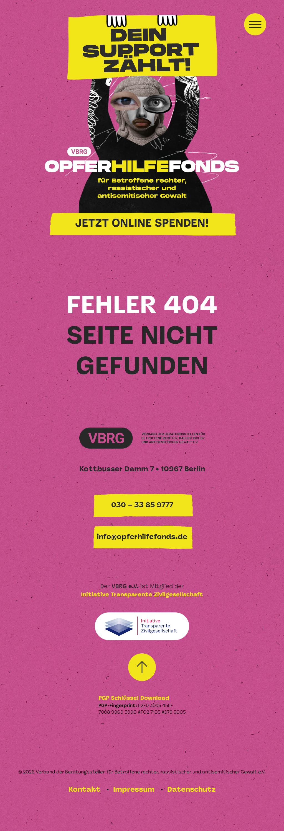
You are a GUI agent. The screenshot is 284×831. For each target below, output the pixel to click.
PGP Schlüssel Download (133, 698)
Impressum (134, 789)
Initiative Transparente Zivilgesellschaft (142, 595)
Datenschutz (191, 789)
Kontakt (85, 789)
